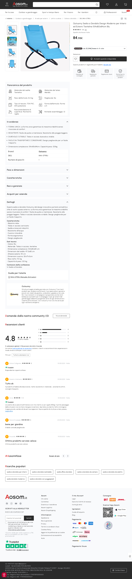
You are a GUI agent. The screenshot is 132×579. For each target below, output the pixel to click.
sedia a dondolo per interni (17, 472)
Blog (73, 515)
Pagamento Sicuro (79, 546)
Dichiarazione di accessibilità (51, 535)
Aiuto (43, 538)
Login (74, 499)
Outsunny (43, 151)
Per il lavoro (68, 12)
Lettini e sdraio (56, 18)
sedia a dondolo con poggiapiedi (42, 479)
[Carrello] (125, 4)
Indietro (9, 18)
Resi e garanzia (46, 521)
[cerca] (97, 4)
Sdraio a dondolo (70, 18)
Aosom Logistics (46, 507)
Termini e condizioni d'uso (50, 527)
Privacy (43, 524)
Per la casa (9, 12)
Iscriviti (28, 518)
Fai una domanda (61, 316)
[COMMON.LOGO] (20, 4)
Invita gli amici (77, 505)
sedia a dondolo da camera (87, 472)
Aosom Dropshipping (48, 510)
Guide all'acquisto (78, 512)
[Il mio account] (116, 4)
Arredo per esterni (41, 18)
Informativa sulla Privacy (16, 530)
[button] (37, 121)
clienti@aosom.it (20, 564)
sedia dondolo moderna (16, 479)
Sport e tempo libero (50, 12)
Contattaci (45, 502)
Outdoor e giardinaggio (28, 12)
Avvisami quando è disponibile (104, 59)
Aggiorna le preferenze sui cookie (53, 532)
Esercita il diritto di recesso (81, 502)
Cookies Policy (46, 530)
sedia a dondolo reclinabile (42, 472)
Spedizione (45, 518)
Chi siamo (44, 499)
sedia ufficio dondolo (64, 472)
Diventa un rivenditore (49, 505)
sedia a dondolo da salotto (112, 472)
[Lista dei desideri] (107, 4)
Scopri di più (54, 456)
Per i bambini (83, 12)
